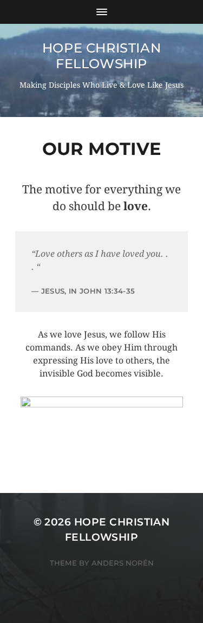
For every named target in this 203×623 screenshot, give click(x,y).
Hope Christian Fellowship (101, 56)
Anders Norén (122, 563)
